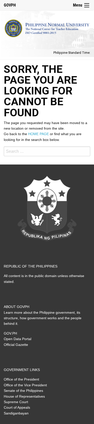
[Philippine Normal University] (47, 27)
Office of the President (21, 379)
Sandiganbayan (16, 413)
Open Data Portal (17, 339)
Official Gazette (16, 345)
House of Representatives (24, 396)
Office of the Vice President (25, 385)
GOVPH (10, 5)
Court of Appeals (17, 407)
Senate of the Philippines (23, 391)
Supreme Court (16, 402)
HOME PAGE (38, 134)
